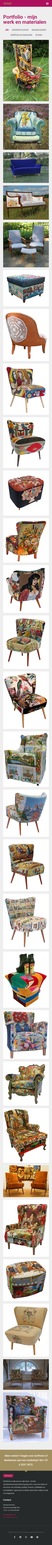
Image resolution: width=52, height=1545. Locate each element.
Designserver (39, 1532)
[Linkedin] (20, 1537)
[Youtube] (31, 1537)
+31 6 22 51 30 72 (10, 1517)
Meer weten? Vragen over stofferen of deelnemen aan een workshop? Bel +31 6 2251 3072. (26, 1460)
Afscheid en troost (20, 29)
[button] (47, 3)
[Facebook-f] (15, 1537)
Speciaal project (39, 29)
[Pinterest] (37, 1537)
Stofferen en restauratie (21, 35)
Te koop (38, 35)
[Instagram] (26, 1537)
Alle (7, 29)
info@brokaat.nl (9, 1515)
